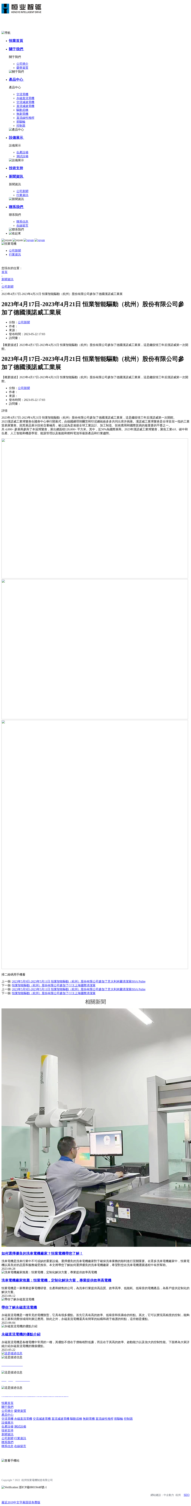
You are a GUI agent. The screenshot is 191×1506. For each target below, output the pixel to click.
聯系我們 (16, 207)
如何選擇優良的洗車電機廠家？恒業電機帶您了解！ (42, 1253)
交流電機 (7, 1418)
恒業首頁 (16, 41)
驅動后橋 (76, 1418)
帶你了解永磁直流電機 (19, 1307)
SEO (187, 1494)
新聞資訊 (16, 176)
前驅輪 (118, 1418)
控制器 (128, 1418)
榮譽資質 (20, 1410)
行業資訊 (15, 254)
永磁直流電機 (23, 1418)
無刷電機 (89, 1418)
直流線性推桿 (104, 1418)
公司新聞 (15, 250)
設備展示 (16, 138)
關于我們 (16, 49)
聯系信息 (7, 1446)
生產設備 (7, 1426)
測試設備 (20, 1426)
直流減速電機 (60, 1418)
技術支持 (16, 168)
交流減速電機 (42, 1418)
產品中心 (16, 79)
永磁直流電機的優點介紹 (20, 1334)
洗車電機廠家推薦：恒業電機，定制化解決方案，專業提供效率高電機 (56, 1280)
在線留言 (20, 1446)
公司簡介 (7, 1410)
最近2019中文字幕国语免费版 (20, 1502)
